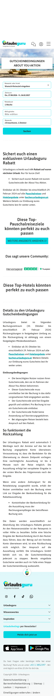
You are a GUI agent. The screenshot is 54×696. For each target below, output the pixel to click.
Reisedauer (9, 102)
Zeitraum (8, 93)
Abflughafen (9, 112)
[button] (27, 131)
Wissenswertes (11, 612)
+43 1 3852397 (38, 665)
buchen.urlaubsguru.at (36, 197)
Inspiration (8, 619)
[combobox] (27, 85)
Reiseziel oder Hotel (12, 83)
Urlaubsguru (9, 605)
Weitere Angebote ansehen (25, 240)
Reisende (8, 120)
